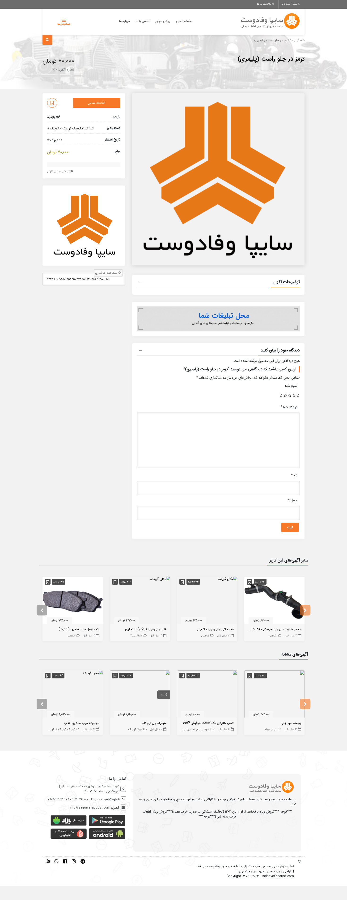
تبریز (162, 695)
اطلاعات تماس (97, 102)
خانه (302, 40)
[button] (218, 282)
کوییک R (65, 128)
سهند (206, 729)
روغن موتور (162, 21)
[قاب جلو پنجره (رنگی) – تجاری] (160, 579)
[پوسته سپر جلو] (274, 695)
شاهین (273, 635)
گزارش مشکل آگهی (58, 171)
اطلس (191, 729)
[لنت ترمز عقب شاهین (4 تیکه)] (72, 601)
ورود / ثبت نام (290, 4)
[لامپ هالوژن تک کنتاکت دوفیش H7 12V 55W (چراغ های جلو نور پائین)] (207, 695)
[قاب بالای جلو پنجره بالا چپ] (227, 579)
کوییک (76, 128)
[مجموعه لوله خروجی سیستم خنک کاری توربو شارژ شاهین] (274, 601)
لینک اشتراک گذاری (106, 273)
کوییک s (53, 128)
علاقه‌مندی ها (264, 4)
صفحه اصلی (184, 21)
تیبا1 (294, 40)
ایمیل (292, 500)
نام (294, 475)
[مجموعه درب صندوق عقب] (93, 672)
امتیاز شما (291, 385)
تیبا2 (85, 128)
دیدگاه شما (289, 407)
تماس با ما (142, 21)
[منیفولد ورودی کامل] (140, 695)
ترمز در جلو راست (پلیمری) (271, 59)
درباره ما (124, 21)
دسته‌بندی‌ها (63, 24)
